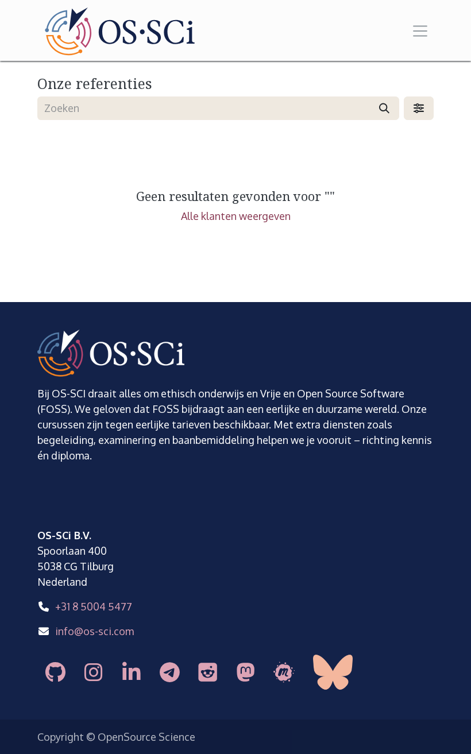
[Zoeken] (384, 108)
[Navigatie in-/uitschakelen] (420, 30)
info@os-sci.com (94, 631)
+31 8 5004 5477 (93, 606)
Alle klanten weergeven (236, 216)
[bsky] (345, 672)
